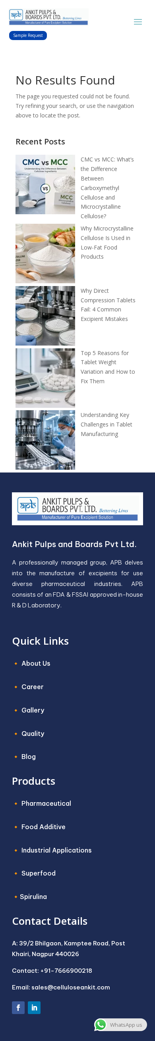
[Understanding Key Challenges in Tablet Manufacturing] (45, 441)
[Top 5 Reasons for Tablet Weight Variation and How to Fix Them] (45, 379)
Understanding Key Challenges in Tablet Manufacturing (106, 424)
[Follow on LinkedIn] (34, 1007)
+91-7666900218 (66, 970)
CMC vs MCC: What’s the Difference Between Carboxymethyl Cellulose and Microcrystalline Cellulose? (107, 188)
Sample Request (28, 35)
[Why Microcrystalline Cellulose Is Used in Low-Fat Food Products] (45, 255)
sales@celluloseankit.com (70, 987)
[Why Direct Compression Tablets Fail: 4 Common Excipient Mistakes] (45, 317)
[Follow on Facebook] (18, 1007)
